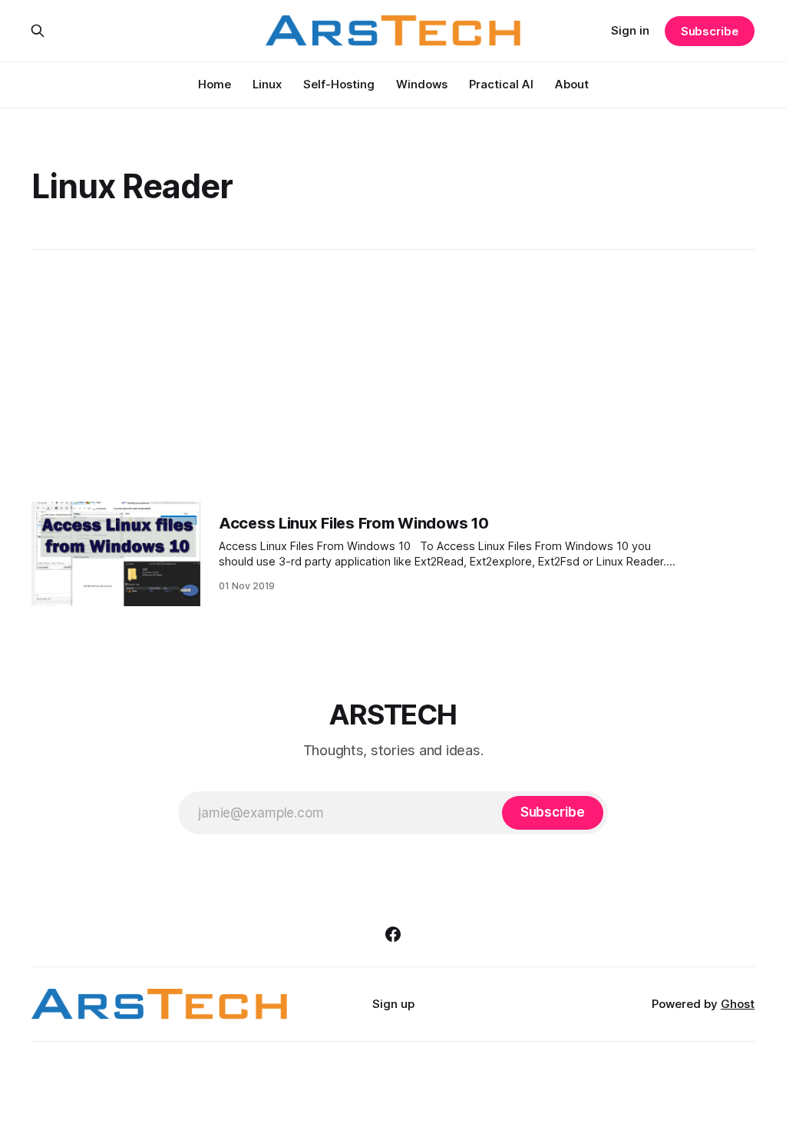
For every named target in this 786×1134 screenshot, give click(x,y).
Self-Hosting (339, 84)
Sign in (630, 30)
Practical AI (501, 84)
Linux (267, 84)
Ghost (738, 1003)
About (572, 84)
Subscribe (709, 31)
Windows (421, 84)
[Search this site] (37, 30)
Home (214, 84)
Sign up (393, 1003)
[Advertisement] (393, 375)
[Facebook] (393, 934)
